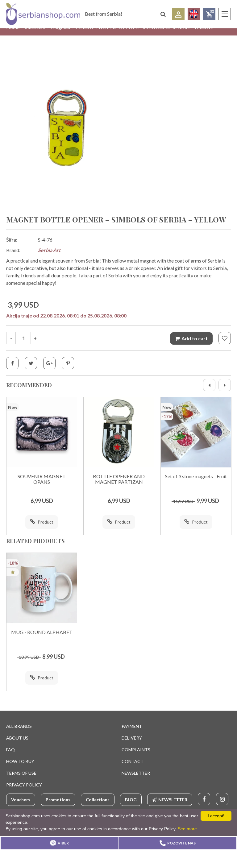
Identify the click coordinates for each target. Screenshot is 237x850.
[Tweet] (31, 363)
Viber (63, 843)
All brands (19, 726)
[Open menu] (224, 14)
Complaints (136, 749)
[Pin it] (68, 363)
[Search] (163, 14)
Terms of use (21, 773)
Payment (132, 726)
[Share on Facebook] (12, 363)
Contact (132, 761)
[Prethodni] (209, 385)
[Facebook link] (204, 799)
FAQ (10, 749)
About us (17, 737)
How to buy (20, 761)
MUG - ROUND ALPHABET (42, 632)
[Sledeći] (224, 385)
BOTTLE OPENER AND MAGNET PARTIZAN (119, 479)
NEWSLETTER (136, 773)
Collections (98, 799)
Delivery (132, 737)
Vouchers (20, 799)
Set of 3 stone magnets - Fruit (196, 476)
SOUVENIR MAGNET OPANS (42, 479)
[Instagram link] (222, 799)
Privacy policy (24, 784)
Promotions (58, 799)
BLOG (131, 799)
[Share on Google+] (49, 363)
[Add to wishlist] (224, 338)
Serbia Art (49, 250)
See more (187, 828)
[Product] (41, 432)
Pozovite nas (181, 843)
